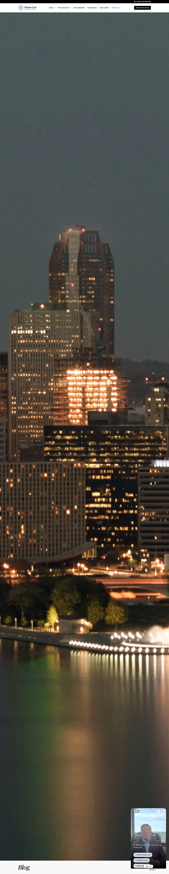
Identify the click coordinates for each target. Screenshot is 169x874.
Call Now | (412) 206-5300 (142, 1)
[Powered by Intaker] (152, 869)
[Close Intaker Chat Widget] (162, 811)
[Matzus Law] (28, 7)
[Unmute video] (134, 811)
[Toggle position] (158, 811)
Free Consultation (142, 8)
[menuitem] (52, 8)
